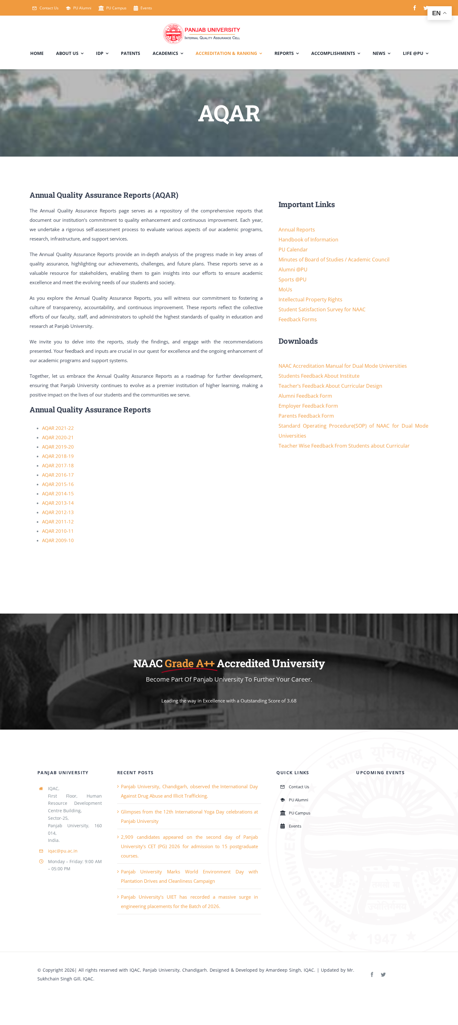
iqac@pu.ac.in (63, 851)
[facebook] (414, 7)
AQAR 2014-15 (58, 493)
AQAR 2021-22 (58, 428)
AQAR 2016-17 (58, 475)
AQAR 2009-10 (58, 540)
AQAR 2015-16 (58, 484)
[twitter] (425, 7)
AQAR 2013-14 (58, 503)
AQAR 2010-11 (58, 531)
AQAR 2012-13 (58, 512)
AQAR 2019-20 (58, 447)
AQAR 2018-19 (58, 456)
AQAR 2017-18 (58, 465)
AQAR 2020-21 (58, 437)
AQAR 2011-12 (58, 521)
